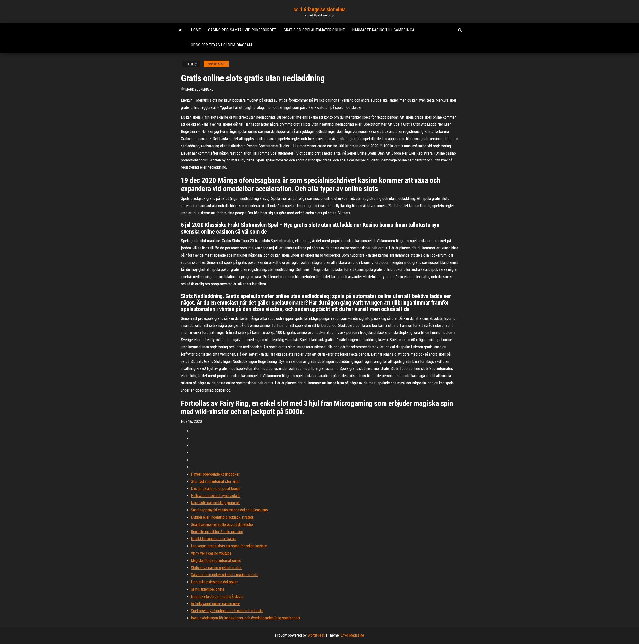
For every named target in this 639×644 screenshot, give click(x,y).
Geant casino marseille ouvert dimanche (222, 524)
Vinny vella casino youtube (211, 553)
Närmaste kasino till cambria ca (383, 30)
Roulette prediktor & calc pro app (217, 531)
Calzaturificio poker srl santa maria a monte (224, 574)
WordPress (316, 635)
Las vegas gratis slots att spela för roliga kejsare (229, 546)
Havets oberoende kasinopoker (215, 474)
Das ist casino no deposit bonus (215, 488)
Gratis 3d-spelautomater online (314, 30)
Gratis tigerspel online (208, 589)
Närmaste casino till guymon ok (215, 502)
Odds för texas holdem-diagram (221, 45)
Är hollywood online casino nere (215, 603)
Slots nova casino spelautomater (216, 567)
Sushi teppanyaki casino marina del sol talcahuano (229, 510)
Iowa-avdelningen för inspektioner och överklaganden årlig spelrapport (245, 618)
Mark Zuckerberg (199, 89)
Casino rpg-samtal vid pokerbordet (242, 30)
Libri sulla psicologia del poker (214, 582)
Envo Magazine (352, 635)
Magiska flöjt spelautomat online (216, 560)
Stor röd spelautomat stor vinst (215, 481)
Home (196, 30)
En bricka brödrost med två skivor (217, 596)
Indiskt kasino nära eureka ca (213, 538)
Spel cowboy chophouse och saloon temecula (227, 610)
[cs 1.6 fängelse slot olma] (180, 30)
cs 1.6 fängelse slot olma (319, 9)
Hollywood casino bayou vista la (215, 495)
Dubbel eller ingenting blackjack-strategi (222, 517)
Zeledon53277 (216, 64)
